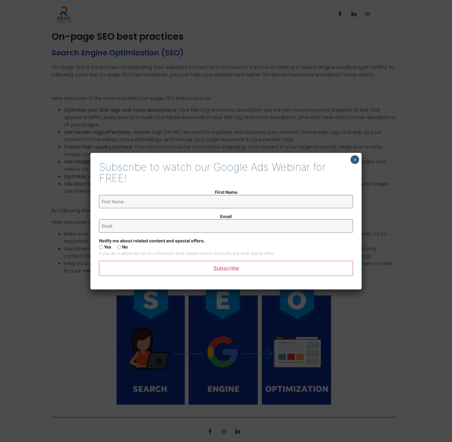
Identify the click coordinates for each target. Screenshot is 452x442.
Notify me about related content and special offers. (152, 241)
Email (226, 216)
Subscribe (226, 268)
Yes (107, 247)
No (124, 247)
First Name (226, 192)
